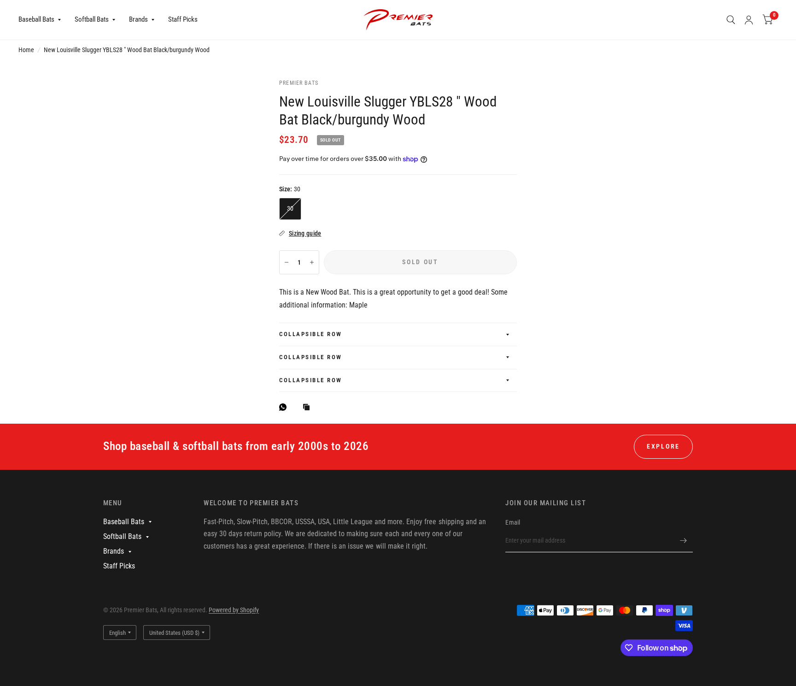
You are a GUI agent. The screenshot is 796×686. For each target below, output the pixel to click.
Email (512, 522)
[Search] (731, 20)
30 (290, 208)
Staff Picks (183, 19)
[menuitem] (43, 19)
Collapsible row (310, 334)
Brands (138, 19)
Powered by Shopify (234, 610)
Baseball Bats (36, 19)
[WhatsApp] (285, 407)
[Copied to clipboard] (309, 407)
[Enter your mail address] (683, 540)
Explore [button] (663, 446)
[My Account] (749, 20)
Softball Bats (92, 19)
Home (26, 49)
